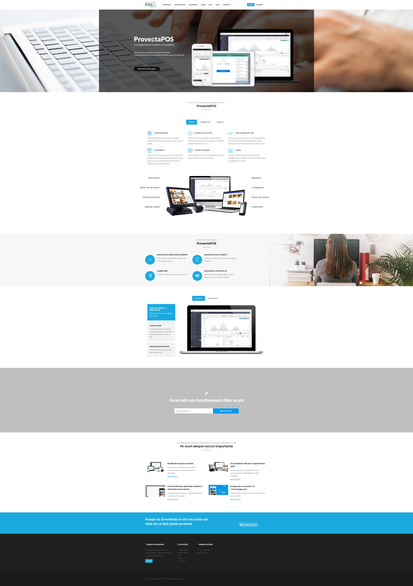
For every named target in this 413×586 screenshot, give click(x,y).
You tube (205, 553)
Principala (167, 5)
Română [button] (259, 5)
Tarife (203, 5)
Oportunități (179, 5)
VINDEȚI (191, 122)
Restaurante (213, 298)
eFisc (211, 5)
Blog (218, 5)
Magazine (198, 298)
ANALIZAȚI (220, 122)
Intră (251, 4)
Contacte (227, 5)
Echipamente (183, 550)
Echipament (193, 5)
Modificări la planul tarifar (180, 463)
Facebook (206, 550)
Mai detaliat (172, 476)
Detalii (149, 561)
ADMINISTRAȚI (205, 122)
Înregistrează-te (249, 525)
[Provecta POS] (150, 5)
